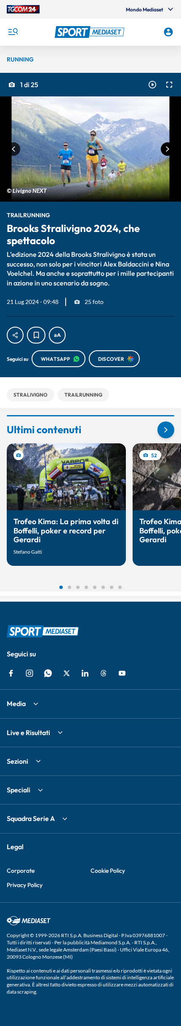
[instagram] (29, 673)
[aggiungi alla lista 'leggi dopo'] (36, 335)
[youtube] (122, 673)
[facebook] (11, 673)
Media (16, 703)
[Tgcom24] (23, 9)
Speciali (18, 790)
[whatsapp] (48, 673)
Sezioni (17, 761)
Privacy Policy (25, 885)
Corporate (21, 870)
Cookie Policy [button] (107, 870)
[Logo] (91, 32)
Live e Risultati (28, 732)
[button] (91, 32)
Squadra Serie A (31, 818)
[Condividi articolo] (15, 335)
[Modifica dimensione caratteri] (57, 335)
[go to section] (165, 429)
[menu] (13, 32)
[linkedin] (85, 673)
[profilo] (168, 32)
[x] (66, 673)
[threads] (103, 673)
